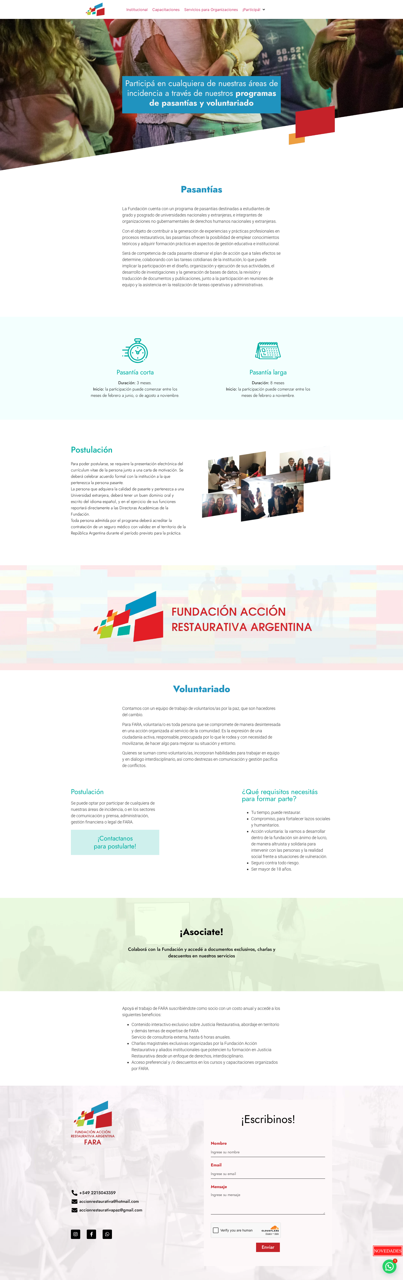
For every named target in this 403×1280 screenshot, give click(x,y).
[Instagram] (75, 1234)
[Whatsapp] (107, 1234)
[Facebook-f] (91, 1234)
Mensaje (219, 1187)
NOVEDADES (388, 1250)
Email (216, 1165)
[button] (389, 1266)
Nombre (219, 1143)
